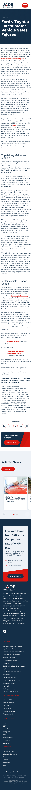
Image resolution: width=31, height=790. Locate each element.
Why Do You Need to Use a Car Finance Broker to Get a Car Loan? (15, 500)
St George (6, 740)
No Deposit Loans (9, 689)
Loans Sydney (7, 708)
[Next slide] (27, 514)
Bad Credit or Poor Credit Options (14, 666)
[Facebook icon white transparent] (4, 631)
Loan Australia (7, 700)
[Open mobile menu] (25, 5)
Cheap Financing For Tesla (11, 680)
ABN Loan (6, 674)
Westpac (6, 743)
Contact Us (7, 760)
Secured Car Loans (13, 341)
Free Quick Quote (8, 751)
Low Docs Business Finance (12, 672)
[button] (13, 514)
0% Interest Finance (9, 677)
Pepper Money (8, 737)
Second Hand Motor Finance (12, 646)
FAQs (4, 765)
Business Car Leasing (14, 353)
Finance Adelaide (8, 714)
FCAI (14, 125)
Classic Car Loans (9, 683)
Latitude (5, 729)
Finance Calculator (9, 657)
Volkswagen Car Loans (10, 692)
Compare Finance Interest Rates (13, 652)
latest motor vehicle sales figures (12, 59)
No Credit (6, 686)
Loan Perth (6, 705)
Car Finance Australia (11, 695)
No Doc (5, 669)
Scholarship (21, 772)
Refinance (6, 663)
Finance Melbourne (9, 711)
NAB (4, 734)
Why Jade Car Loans (10, 754)
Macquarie (6, 732)
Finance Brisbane (8, 702)
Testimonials (7, 762)
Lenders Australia (9, 719)
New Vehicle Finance (10, 649)
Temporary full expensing (19, 296)
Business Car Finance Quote (12, 654)
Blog (4, 757)
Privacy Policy (11, 772)
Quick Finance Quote (10, 660)
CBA (4, 726)
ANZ (4, 723)
